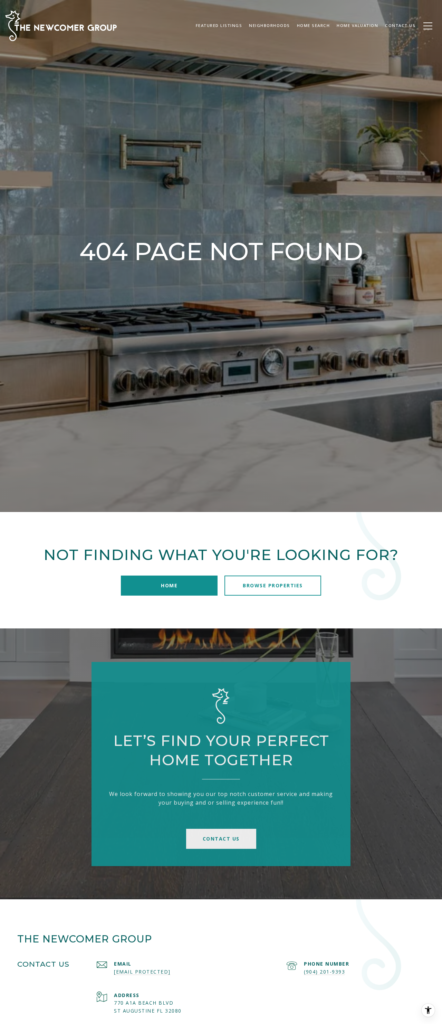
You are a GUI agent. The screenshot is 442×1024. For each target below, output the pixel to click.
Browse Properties (273, 585)
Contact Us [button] (221, 838)
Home (169, 585)
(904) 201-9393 (324, 971)
